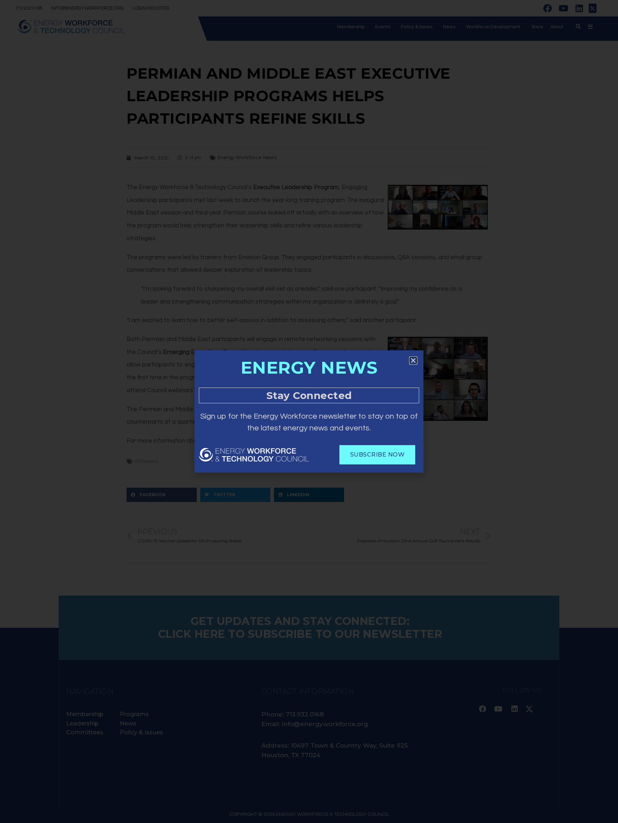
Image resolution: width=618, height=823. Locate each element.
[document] (309, 411)
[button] (413, 361)
